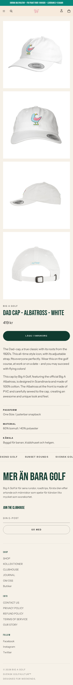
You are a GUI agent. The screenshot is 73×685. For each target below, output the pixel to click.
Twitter (7, 652)
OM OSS (8, 580)
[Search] (11, 11)
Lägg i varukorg (36, 336)
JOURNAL (9, 575)
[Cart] (69, 11)
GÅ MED (36, 529)
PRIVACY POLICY (13, 608)
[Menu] (4, 11)
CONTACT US (11, 602)
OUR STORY (10, 624)
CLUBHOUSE (11, 569)
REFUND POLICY (13, 613)
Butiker (7, 586)
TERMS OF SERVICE (15, 619)
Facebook (8, 641)
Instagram (9, 646)
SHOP (6, 558)
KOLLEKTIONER (13, 564)
